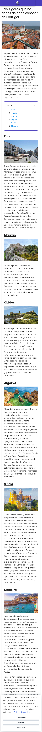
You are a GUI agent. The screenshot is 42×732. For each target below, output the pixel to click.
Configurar (21, 727)
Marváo (14, 113)
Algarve (14, 119)
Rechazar (21, 722)
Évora (13, 110)
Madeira (14, 126)
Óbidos (14, 116)
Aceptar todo (21, 717)
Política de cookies (22, 712)
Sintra (13, 123)
